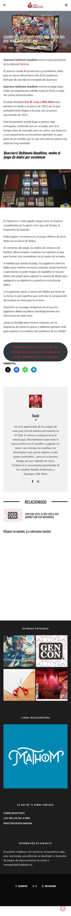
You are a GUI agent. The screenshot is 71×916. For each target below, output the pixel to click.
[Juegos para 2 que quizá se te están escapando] (19, 651)
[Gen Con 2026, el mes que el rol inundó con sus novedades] (52, 651)
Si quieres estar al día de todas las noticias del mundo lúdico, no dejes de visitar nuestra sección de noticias (35, 351)
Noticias (19, 47)
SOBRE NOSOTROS (14, 813)
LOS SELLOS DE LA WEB (16, 818)
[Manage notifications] (63, 908)
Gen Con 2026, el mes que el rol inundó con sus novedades (42, 515)
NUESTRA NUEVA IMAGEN (17, 823)
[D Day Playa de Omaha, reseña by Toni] (52, 685)
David (11, 47)
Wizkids (24, 64)
